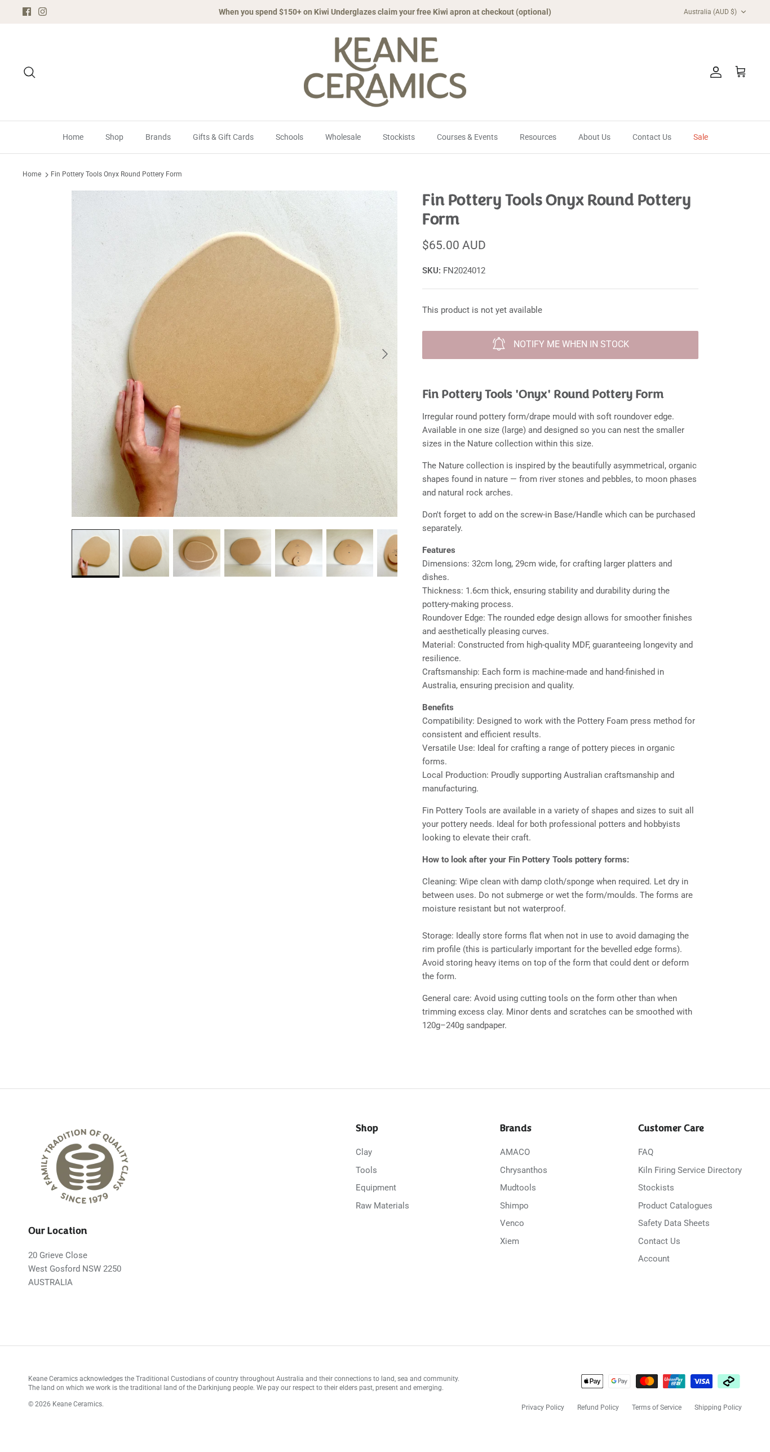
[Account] (714, 72)
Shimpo (514, 1206)
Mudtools (518, 1188)
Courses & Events (467, 136)
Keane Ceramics (77, 1404)
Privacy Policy (542, 1407)
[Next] (385, 354)
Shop (114, 136)
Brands (158, 136)
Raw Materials (382, 1206)
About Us (594, 136)
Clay (364, 1152)
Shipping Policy (718, 1407)
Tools (366, 1170)
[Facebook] (27, 11)
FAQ (645, 1152)
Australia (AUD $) (710, 12)
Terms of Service (657, 1407)
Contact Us (651, 136)
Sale (700, 136)
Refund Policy (598, 1407)
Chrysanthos (523, 1170)
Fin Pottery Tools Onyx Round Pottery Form (116, 175)
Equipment (376, 1188)
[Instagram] (42, 11)
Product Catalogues (675, 1206)
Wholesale (343, 136)
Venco (512, 1223)
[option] (235, 354)
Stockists (399, 136)
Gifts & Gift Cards (223, 136)
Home (73, 136)
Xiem (509, 1241)
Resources (538, 136)
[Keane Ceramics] (385, 72)
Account (654, 1259)
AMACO (515, 1152)
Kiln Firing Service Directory (690, 1170)
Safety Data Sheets (674, 1223)
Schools (289, 136)
